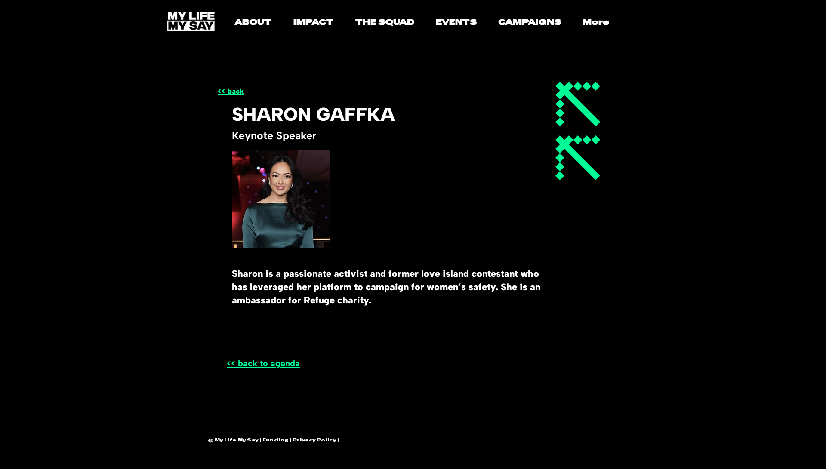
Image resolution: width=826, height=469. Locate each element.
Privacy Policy (314, 440)
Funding (275, 440)
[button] (313, 19)
